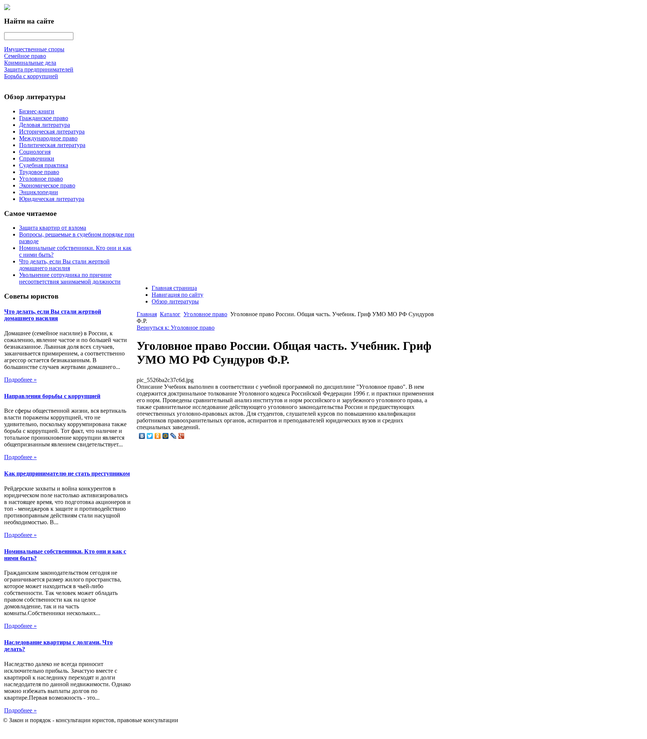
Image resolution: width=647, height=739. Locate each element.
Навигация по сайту (177, 294)
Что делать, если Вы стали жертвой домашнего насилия (64, 264)
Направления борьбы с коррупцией (52, 396)
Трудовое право (39, 172)
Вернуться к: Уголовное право (176, 327)
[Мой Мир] (166, 436)
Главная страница (174, 288)
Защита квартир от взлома (52, 228)
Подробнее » (20, 379)
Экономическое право (47, 185)
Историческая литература (52, 131)
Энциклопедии (38, 192)
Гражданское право (43, 118)
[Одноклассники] (158, 436)
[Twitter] (150, 436)
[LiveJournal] (173, 436)
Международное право (48, 138)
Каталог (170, 314)
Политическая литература (52, 145)
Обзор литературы (175, 301)
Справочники (36, 158)
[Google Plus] (181, 436)
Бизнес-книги (36, 111)
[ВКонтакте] (142, 436)
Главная (147, 314)
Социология (35, 152)
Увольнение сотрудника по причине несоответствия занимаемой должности (70, 278)
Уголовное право (41, 178)
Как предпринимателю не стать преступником (67, 473)
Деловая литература (44, 125)
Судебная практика (43, 165)
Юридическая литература (51, 199)
